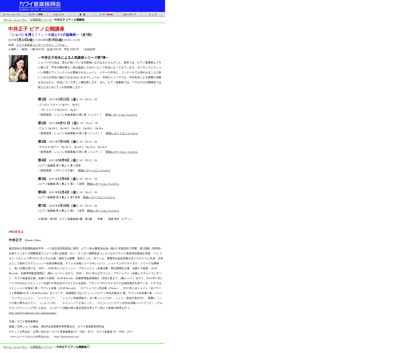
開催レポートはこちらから (121, 114)
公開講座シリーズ (41, 19)
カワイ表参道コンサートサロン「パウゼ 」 (42, 44)
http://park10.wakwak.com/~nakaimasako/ (33, 312)
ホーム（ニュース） (16, 19)
